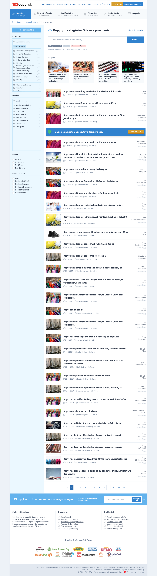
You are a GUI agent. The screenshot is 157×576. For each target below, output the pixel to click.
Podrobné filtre (27, 30)
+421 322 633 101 (42, 499)
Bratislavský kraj (82, 122)
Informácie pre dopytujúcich (72, 522)
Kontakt (96, 4)
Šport (94, 161)
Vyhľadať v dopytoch (69, 519)
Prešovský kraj (81, 196)
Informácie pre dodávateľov (118, 519)
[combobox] (89, 40)
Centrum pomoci (84, 4)
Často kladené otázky (69, 526)
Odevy (94, 95)
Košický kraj (81, 367)
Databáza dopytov (114, 522)
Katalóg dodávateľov (69, 524)
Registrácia (117, 4)
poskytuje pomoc (108, 572)
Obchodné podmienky (69, 528)
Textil (92, 208)
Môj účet (107, 4)
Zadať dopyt (133, 4)
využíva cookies (72, 567)
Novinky (73, 4)
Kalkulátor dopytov (114, 528)
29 (119, 487)
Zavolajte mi (136, 499)
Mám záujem (136, 132)
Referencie (63, 4)
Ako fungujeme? (48, 4)
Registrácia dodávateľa (116, 517)
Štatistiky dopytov (136, 30)
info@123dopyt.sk (64, 499)
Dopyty (19, 22)
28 (113, 487)
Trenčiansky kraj (82, 271)
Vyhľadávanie (31, 22)
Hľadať (135, 39)
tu (143, 570)
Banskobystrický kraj (84, 313)
